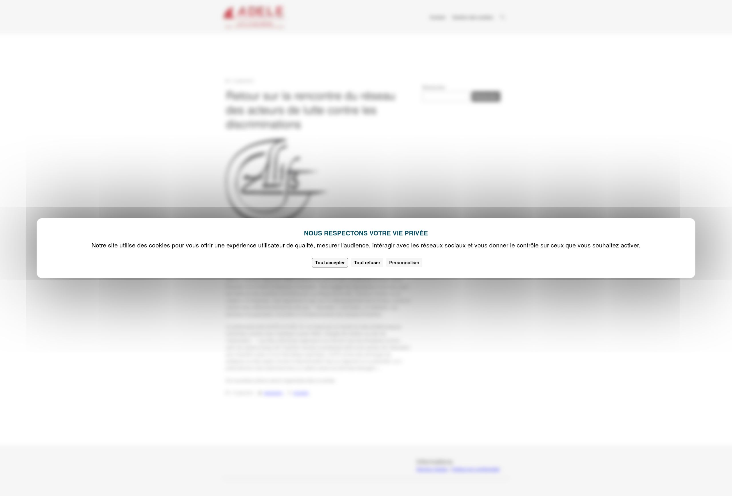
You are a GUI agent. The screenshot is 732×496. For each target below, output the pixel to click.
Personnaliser (404, 262)
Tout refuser (367, 262)
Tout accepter (330, 262)
